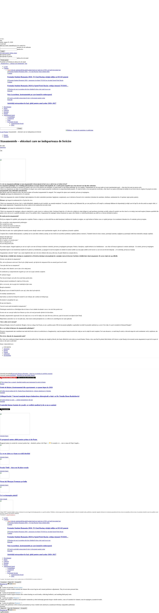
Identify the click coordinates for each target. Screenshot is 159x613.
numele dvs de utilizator (24, 47)
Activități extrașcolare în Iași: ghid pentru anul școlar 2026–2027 (31, 103)
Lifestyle (6, 110)
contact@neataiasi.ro (10, 514)
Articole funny (4, 436)
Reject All (10, 582)
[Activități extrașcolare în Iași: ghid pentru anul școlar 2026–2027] (26, 98)
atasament (6, 349)
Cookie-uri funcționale (8, 593)
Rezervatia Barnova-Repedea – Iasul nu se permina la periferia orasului (31, 373)
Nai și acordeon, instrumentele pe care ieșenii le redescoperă (29, 94)
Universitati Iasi (56, 70)
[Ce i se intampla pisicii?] (4, 492)
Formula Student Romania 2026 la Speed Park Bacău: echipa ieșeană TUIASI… (37, 86)
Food (8, 120)
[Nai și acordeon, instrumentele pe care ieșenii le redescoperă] (28, 89)
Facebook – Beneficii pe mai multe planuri (22, 375)
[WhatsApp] (23, 153)
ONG (12, 125)
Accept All (18, 582)
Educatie (24, 70)
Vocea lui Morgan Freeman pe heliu (13, 481)
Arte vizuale (3, 499)
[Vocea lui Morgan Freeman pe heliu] (4, 478)
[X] (10, 153)
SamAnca (3, 147)
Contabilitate (11, 117)
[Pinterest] (16, 153)
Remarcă (17, 593)
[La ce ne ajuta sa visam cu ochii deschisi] (4, 450)
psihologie (7, 354)
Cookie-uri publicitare (8, 603)
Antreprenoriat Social (17, 123)
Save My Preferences (13, 608)
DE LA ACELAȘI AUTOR (26, 377)
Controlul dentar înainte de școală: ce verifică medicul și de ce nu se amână (28, 405)
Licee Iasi (37, 70)
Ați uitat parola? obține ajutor (8, 53)
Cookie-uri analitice (7, 598)
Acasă (2, 132)
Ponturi (6, 113)
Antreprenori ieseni (9, 115)
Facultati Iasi (30, 70)
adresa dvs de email (22, 58)
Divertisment (7, 107)
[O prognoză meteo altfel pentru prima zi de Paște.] (15, 434)
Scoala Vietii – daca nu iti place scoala (14, 468)
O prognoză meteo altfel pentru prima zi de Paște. (18, 439)
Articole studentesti (16, 70)
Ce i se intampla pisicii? (9, 495)
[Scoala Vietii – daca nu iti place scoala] (4, 464)
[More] (29, 153)
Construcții (10, 118)
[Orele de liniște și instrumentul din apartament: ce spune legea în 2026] (23, 382)
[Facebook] (3, 153)
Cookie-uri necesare (7, 587)
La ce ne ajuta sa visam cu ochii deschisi (15, 453)
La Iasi (6, 66)
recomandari (7, 355)
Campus (6, 68)
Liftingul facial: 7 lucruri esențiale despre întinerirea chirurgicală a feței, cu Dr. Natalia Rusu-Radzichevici (39, 396)
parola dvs (20, 49)
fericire (6, 350)
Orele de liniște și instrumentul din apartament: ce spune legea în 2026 (26, 387)
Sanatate (6, 112)
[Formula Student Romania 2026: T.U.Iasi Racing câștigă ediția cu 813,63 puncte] (28, 71)
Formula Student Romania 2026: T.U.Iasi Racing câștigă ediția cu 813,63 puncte (37, 77)
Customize (3, 582)
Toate (9, 70)
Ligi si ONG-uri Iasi (46, 70)
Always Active (18, 587)
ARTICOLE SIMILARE (8, 377)
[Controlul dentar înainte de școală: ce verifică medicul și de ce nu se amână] (16, 400)
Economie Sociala (12, 122)
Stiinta (5, 108)
